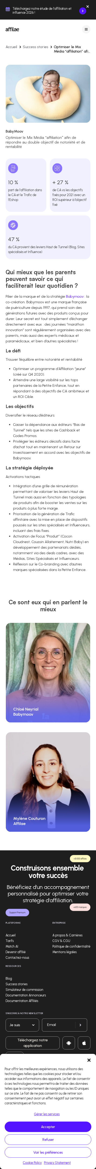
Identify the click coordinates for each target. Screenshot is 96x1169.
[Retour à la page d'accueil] (12, 29)
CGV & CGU (61, 941)
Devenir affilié (16, 952)
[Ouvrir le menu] (86, 29)
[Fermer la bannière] (87, 7)
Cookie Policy (32, 1163)
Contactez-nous (17, 958)
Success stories (35, 47)
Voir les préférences (48, 1152)
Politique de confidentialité (71, 947)
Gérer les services (47, 1114)
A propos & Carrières (67, 935)
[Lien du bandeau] (82, 10)
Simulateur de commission (24, 990)
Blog (9, 979)
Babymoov (75, 296)
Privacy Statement (57, 1163)
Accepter (48, 1127)
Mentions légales (64, 952)
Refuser (48, 1140)
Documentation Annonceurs (26, 995)
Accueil (11, 47)
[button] (89, 1059)
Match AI (12, 947)
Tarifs (10, 941)
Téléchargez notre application (32, 1043)
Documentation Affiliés (22, 1001)
